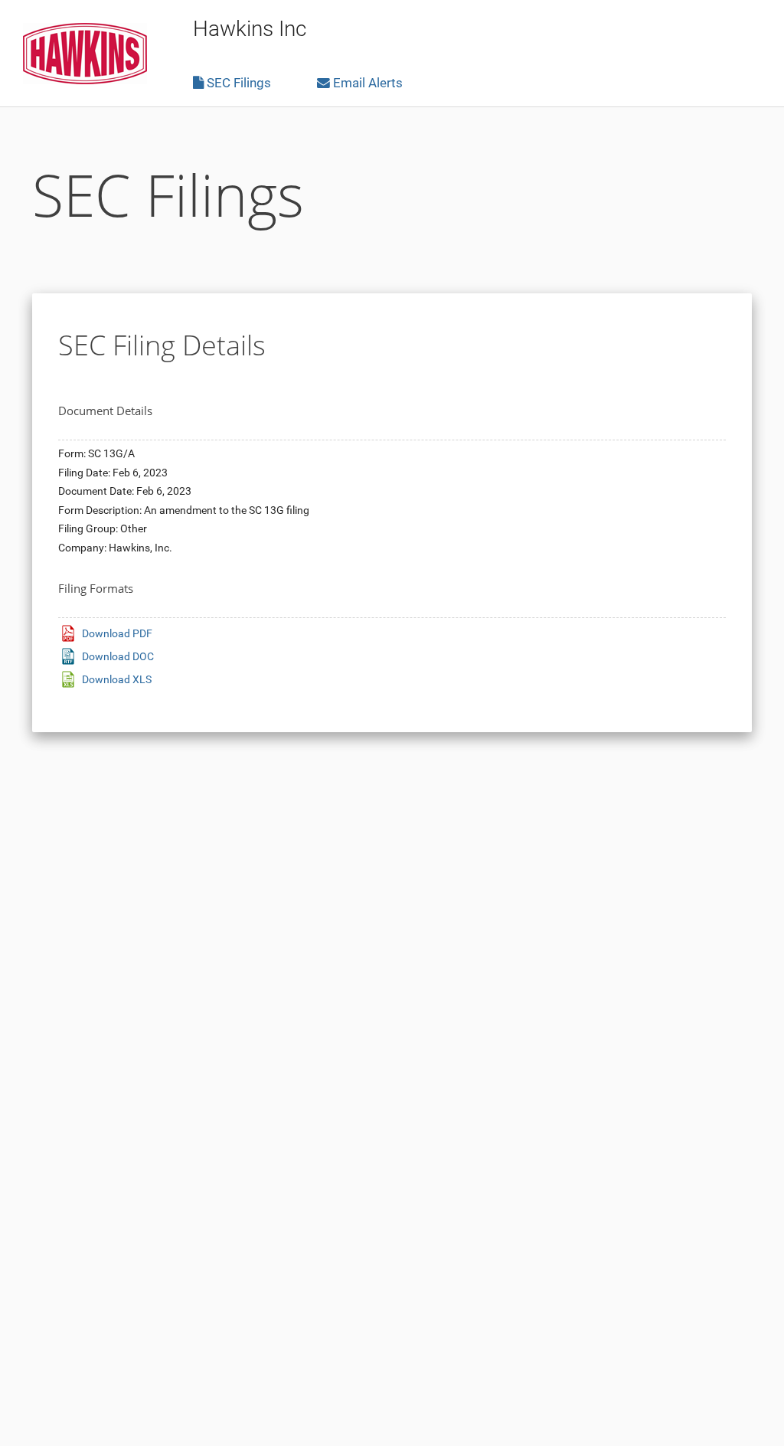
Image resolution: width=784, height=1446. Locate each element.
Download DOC (118, 656)
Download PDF (117, 633)
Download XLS (117, 679)
